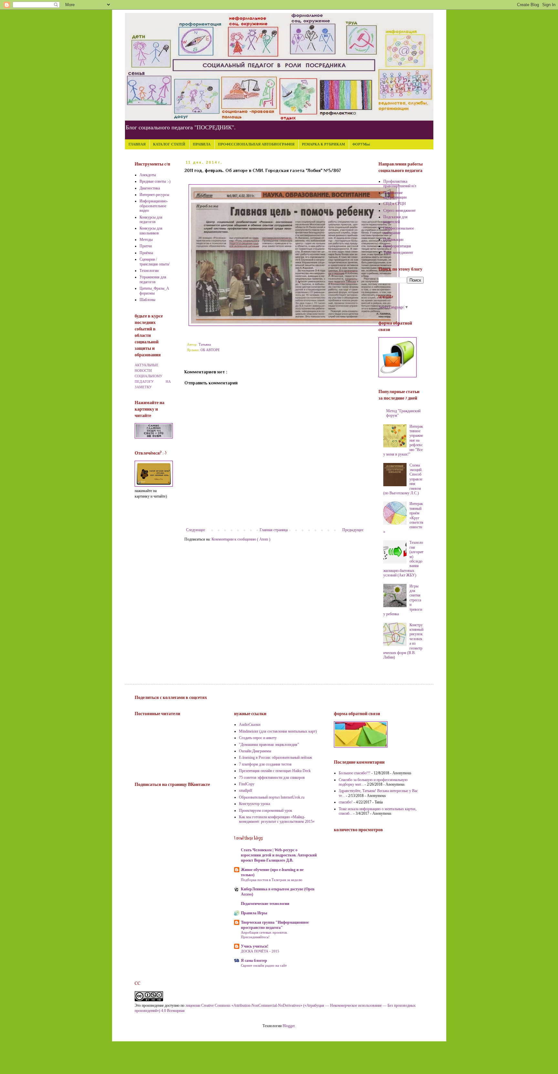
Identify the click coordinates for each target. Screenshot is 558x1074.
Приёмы (146, 253)
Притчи (146, 246)
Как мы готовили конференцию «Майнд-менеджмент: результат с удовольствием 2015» (277, 819)
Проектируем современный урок (265, 810)
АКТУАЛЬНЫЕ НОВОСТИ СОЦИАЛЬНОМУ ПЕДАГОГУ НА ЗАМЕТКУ (153, 376)
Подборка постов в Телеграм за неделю (271, 880)
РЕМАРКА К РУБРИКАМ (323, 144)
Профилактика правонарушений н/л (399, 183)
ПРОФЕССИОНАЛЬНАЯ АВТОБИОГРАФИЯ (256, 144)
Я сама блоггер (254, 960)
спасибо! (346, 802)
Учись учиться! (254, 946)
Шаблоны (147, 299)
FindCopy (246, 784)
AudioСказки (249, 724)
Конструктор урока (254, 803)
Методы (146, 239)
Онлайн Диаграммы (255, 751)
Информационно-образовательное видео (154, 206)
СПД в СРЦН (394, 203)
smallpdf (245, 790)
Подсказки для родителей (395, 219)
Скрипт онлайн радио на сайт (264, 965)
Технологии (149, 270)
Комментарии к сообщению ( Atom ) (241, 539)
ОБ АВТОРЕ (210, 350)
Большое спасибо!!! (354, 773)
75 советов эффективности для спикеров (272, 777)
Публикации (393, 239)
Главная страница (274, 530)
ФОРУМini (361, 144)
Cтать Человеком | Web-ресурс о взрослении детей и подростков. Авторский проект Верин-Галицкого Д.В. (279, 855)
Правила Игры (254, 913)
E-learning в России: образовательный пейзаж (275, 757)
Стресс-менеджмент (399, 210)
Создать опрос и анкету (258, 738)
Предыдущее (352, 530)
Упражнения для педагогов (153, 279)
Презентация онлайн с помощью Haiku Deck (275, 770)
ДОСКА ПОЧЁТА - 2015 (260, 951)
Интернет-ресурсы (154, 194)
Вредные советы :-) (155, 181)
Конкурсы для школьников (151, 230)
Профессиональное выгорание (398, 230)
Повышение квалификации (395, 194)
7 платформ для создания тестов (265, 764)
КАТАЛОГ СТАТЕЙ (169, 144)
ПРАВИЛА (202, 144)
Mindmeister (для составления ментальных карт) (278, 731)
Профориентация (397, 246)
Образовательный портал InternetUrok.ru (272, 797)
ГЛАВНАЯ (137, 144)
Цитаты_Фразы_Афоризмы (154, 290)
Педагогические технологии (265, 903)
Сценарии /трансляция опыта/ (155, 261)
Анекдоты (148, 175)
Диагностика (150, 188)
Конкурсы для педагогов (151, 219)
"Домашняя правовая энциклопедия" (269, 744)
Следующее (195, 530)
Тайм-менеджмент (398, 252)
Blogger (288, 1026)
